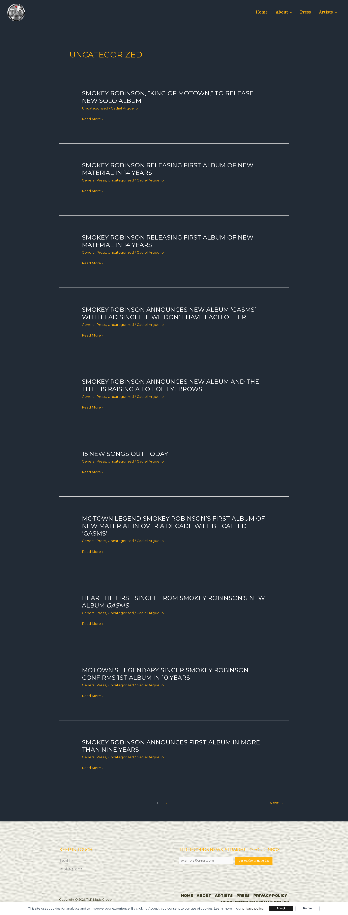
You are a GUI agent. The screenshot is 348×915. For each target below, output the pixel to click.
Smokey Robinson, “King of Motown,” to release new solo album (168, 97)
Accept (281, 908)
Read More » (92, 119)
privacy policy (252, 908)
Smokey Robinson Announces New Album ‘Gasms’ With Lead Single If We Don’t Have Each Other (169, 313)
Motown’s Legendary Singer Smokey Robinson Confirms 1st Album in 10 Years (165, 673)
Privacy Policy (270, 895)
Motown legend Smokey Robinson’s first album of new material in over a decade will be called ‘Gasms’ (173, 526)
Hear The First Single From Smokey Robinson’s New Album (173, 601)
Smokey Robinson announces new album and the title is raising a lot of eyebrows (170, 385)
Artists (326, 12)
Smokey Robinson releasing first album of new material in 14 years (167, 169)
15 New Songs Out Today (125, 454)
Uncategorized (95, 108)
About (282, 12)
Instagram (70, 869)
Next (276, 803)
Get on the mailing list (253, 861)
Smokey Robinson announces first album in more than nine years (171, 746)
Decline (307, 908)
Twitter (67, 860)
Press (305, 12)
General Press (94, 180)
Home (262, 12)
